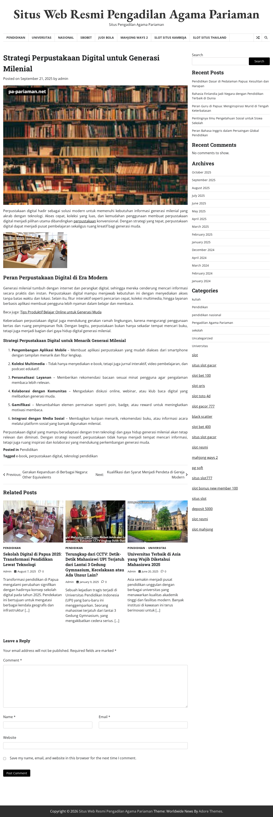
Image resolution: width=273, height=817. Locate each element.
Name (9, 716)
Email (104, 716)
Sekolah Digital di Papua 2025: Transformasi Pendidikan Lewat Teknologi (32, 559)
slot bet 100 (201, 375)
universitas (41, 37)
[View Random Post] (258, 38)
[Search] (266, 38)
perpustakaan (85, 221)
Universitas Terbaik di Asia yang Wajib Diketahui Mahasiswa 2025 (154, 559)
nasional (66, 37)
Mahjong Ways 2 (134, 37)
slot (195, 355)
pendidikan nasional (206, 315)
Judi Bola (106, 37)
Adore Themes (210, 811)
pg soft (197, 467)
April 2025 (199, 219)
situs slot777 (202, 478)
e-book (21, 456)
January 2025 (201, 242)
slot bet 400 (201, 426)
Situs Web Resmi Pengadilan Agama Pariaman (137, 14)
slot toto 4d (201, 396)
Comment (12, 660)
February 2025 (202, 234)
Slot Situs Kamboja (170, 37)
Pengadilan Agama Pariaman (212, 323)
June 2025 (199, 203)
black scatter (202, 416)
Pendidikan (29, 449)
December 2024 (203, 250)
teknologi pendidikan (81, 456)
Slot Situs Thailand (209, 37)
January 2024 (201, 281)
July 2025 (198, 196)
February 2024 (202, 273)
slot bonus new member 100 (215, 488)
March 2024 (200, 265)
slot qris (198, 385)
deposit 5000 (202, 508)
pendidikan (15, 37)
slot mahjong (202, 529)
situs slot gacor (204, 365)
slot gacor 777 (203, 406)
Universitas (157, 548)
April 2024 (199, 258)
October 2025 (201, 172)
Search (197, 55)
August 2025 (201, 188)
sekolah (197, 330)
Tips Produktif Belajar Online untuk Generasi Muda (61, 312)
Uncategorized (202, 338)
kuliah (196, 299)
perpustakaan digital (45, 456)
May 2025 (199, 211)
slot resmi (200, 447)
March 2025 (200, 226)
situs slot (199, 498)
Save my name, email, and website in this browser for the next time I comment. (73, 758)
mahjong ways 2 (205, 457)
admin (63, 78)
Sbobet (86, 37)
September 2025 (203, 180)
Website (9, 737)
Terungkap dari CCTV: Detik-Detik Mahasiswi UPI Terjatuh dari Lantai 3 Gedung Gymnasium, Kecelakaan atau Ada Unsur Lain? (94, 564)
